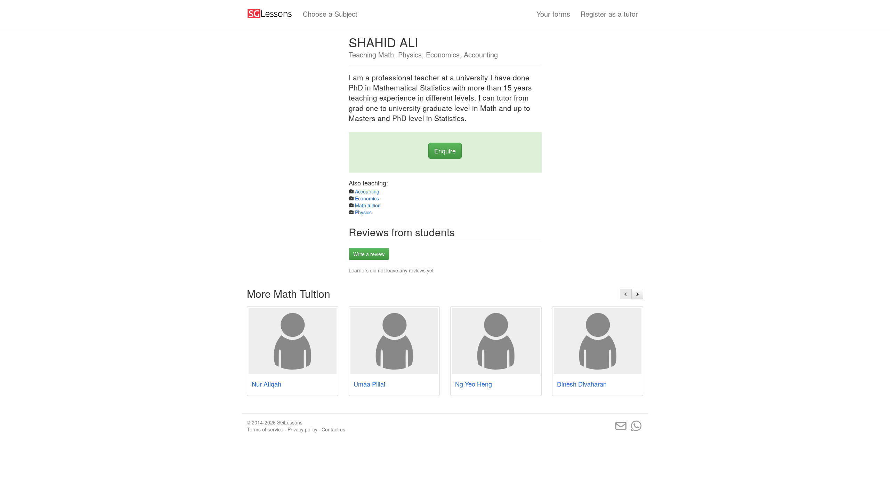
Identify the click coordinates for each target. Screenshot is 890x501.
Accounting (367, 191)
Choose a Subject (330, 14)
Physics (363, 212)
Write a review (369, 253)
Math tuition (368, 205)
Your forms (553, 14)
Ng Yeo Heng (473, 383)
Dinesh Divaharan (582, 383)
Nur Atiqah (266, 383)
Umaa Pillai (369, 383)
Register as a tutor (609, 14)
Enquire (445, 150)
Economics (367, 198)
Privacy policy (302, 429)
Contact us (333, 429)
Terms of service (265, 429)
